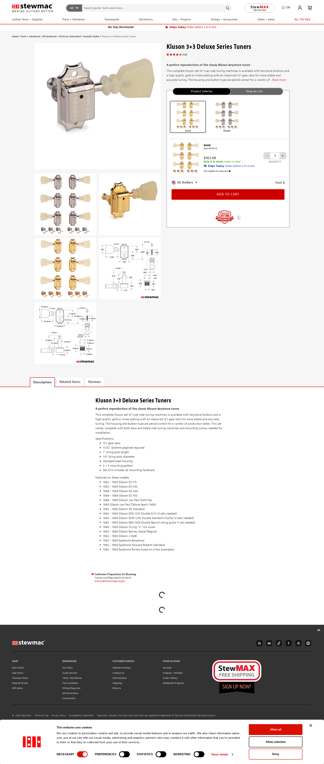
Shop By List (254, 91)
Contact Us (118, 673)
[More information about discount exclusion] (230, 171)
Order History (170, 678)
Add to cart (228, 194)
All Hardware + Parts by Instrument (61, 36)
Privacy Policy (59, 715)
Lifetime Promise (121, 667)
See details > (239, 217)
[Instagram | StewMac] (258, 644)
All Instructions (70, 693)
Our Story (67, 667)
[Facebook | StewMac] (288, 644)
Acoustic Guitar (91, 36)
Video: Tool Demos (72, 678)
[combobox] (149, 7)
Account (167, 667)
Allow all (275, 729)
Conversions (68, 698)
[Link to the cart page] (310, 8)
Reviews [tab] (94, 382)
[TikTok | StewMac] (278, 644)
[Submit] (227, 8)
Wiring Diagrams (71, 688)
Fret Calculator (70, 683)
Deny (275, 754)
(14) (184, 55)
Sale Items (17, 673)
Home (15, 36)
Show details (219, 754)
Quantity (275, 161)
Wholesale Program (173, 683)
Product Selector (202, 91)
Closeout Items (20, 678)
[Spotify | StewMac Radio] (307, 644)
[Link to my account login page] (300, 8)
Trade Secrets (69, 673)
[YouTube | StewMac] (268, 644)
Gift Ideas (17, 688)
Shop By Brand (20, 683)
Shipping (117, 683)
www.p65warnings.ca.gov (110, 581)
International (119, 678)
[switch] (124, 754)
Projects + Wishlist (173, 673)
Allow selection (276, 741)
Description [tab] (42, 382)
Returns (116, 688)
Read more (279, 80)
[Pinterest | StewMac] (298, 644)
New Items (18, 667)
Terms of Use (42, 715)
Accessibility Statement (81, 715)
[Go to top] (319, 630)
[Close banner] (310, 725)
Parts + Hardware (30, 36)
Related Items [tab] (70, 382)
